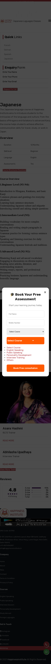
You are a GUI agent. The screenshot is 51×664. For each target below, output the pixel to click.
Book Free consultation (25, 368)
